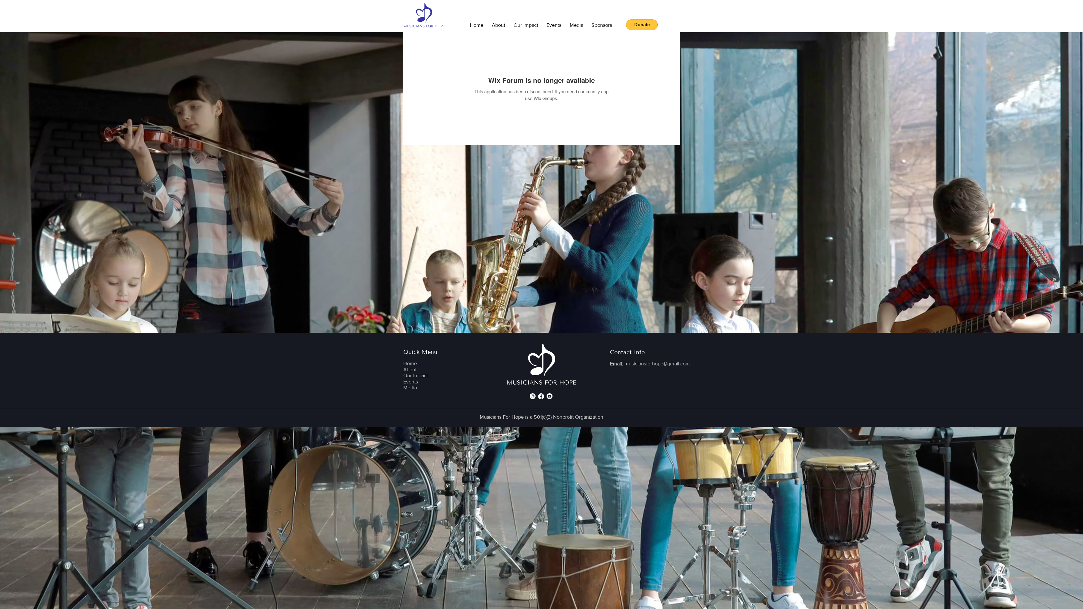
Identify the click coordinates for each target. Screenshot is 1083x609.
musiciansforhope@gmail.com (657, 364)
